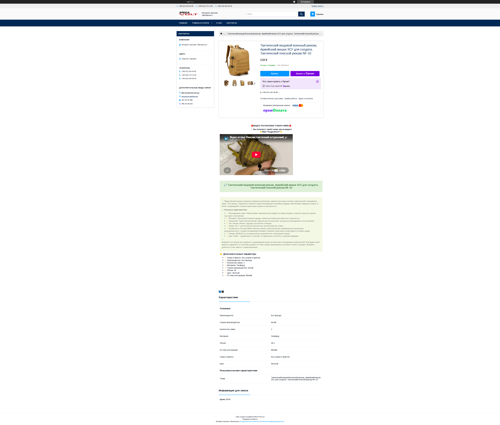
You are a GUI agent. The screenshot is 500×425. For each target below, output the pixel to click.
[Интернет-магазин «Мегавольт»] (188, 16)
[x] (223, 292)
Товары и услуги (200, 23)
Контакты (232, 23)
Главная (183, 23)
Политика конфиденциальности (272, 421)
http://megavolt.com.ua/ (190, 93)
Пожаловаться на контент (250, 421)
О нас (219, 23)
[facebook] (220, 292)
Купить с (300, 73)
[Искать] (301, 14)
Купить (275, 73)
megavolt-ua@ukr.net (190, 96)
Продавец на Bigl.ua (250, 419)
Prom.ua (261, 417)
